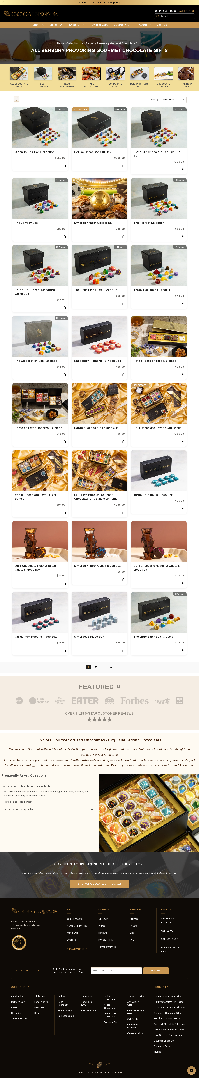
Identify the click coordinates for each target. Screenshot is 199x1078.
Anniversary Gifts (133, 1003)
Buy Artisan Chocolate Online (169, 1030)
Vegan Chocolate (109, 1006)
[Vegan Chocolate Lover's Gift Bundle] (40, 470)
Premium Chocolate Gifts (167, 1018)
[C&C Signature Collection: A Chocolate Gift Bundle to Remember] (99, 470)
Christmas (39, 996)
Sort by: (154, 99)
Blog (132, 933)
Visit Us (162, 25)
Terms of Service (107, 947)
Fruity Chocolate (109, 998)
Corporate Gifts (135, 1033)
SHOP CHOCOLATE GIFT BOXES (99, 883)
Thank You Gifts (135, 996)
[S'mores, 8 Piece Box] (99, 612)
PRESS (173, 11)
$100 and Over (88, 1010)
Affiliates (134, 919)
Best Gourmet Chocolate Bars (169, 1035)
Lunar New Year (42, 1002)
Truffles (157, 1052)
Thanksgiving (65, 1010)
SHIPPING (161, 11)
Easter (14, 1007)
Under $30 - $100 (87, 1003)
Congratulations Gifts (135, 1012)
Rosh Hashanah (63, 1003)
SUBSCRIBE (156, 971)
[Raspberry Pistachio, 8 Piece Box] (99, 336)
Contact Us (167, 931)
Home (60, 43)
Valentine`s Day (19, 1018)
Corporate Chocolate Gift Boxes (170, 1007)
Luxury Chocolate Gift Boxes (168, 1002)
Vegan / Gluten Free (77, 926)
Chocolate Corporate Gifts (167, 996)
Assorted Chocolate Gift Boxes (169, 1024)
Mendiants (72, 933)
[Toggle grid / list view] (16, 100)
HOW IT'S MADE (99, 25)
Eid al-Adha (17, 996)
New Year (39, 1007)
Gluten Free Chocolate (110, 1015)
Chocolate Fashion (132, 1026)
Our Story (103, 919)
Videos (102, 926)
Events (133, 926)
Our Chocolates (75, 919)
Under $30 (86, 996)
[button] (196, 2)
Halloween (63, 996)
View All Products (76, 949)
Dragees (71, 940)
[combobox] (174, 16)
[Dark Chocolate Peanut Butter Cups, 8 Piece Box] (40, 541)
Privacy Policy (105, 940)
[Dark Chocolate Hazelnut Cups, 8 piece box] (159, 541)
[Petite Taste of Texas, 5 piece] (159, 336)
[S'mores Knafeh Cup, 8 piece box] (99, 541)
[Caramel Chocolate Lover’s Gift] (99, 403)
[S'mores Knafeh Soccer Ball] (99, 198)
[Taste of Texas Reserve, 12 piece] (40, 403)
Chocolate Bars (162, 1046)
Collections (73, 43)
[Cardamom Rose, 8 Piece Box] (40, 612)
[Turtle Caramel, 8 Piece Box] (159, 470)
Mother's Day (18, 1002)
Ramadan (16, 1013)
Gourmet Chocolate (164, 1041)
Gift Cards (132, 1019)
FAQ (132, 940)
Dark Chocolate (66, 1016)
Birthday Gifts (111, 1022)
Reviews (102, 933)
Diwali (37, 1013)
